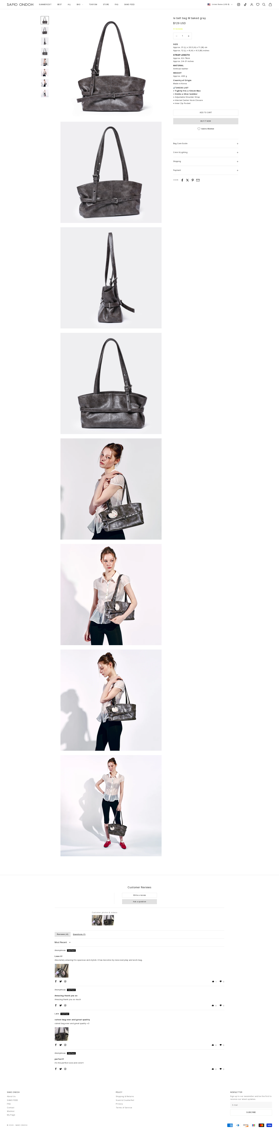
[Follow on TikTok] (245, 4)
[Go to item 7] (45, 83)
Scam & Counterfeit (125, 1100)
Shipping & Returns (125, 1096)
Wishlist (10, 1111)
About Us (11, 1096)
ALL (69, 4)
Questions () (79, 934)
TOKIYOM (93, 4)
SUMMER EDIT (45, 4)
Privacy (119, 1104)
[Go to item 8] (45, 93)
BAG (79, 4)
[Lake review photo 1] (62, 1034)
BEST (59, 4)
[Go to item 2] (45, 31)
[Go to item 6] (45, 72)
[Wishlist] (257, 4)
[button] (55, 981)
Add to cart (206, 113)
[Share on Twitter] (187, 180)
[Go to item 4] (45, 52)
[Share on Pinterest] (192, 180)
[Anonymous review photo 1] (62, 971)
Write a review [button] (139, 895)
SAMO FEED (129, 4)
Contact (10, 1108)
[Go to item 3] (45, 41)
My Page (11, 1115)
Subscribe (251, 1112)
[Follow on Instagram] (238, 4)
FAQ (116, 4)
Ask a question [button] (139, 902)
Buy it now (206, 121)
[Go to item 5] (45, 62)
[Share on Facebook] (182, 180)
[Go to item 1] (45, 20)
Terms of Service (124, 1108)
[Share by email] (198, 180)
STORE (106, 4)
